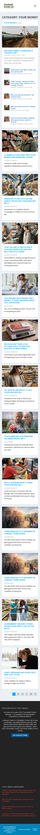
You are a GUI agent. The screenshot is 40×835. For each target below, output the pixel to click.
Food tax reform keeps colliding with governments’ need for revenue (22, 120)
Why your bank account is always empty (23, 107)
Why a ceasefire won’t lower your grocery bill (18, 484)
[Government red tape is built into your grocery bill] (6, 71)
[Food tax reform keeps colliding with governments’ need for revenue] (6, 119)
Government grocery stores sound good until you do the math (19, 626)
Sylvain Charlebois (17, 74)
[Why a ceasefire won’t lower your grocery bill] (20, 468)
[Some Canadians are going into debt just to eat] (20, 658)
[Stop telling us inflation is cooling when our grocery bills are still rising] (20, 233)
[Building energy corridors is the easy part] (20, 37)
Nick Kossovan (16, 110)
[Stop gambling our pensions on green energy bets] (20, 422)
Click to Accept (24, 829)
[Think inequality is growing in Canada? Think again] (20, 517)
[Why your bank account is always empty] (6, 107)
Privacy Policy (35, 829)
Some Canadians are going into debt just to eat (20, 673)
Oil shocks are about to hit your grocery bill (18, 391)
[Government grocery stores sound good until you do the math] (20, 610)
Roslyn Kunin (10, 537)
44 (31, 694)
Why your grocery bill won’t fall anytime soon (22, 96)
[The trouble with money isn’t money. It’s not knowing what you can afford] (20, 284)
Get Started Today (20, 735)
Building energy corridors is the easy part (18, 52)
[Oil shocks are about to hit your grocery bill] (20, 376)
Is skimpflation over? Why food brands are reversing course (20, 156)
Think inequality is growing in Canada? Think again (19, 532)
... (26, 694)
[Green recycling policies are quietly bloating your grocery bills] (20, 184)
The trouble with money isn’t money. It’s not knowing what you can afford (19, 300)
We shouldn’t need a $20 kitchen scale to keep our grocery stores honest (17, 346)
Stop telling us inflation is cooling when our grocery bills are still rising (18, 249)
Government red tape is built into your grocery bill (23, 71)
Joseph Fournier (11, 55)
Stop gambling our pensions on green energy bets (18, 437)
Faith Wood (9, 306)
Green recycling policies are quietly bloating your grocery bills (20, 201)
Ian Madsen (9, 442)
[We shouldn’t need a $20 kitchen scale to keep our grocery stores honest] (20, 330)
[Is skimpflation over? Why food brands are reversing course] (20, 141)
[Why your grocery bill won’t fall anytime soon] (6, 96)
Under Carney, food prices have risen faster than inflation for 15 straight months (23, 83)
